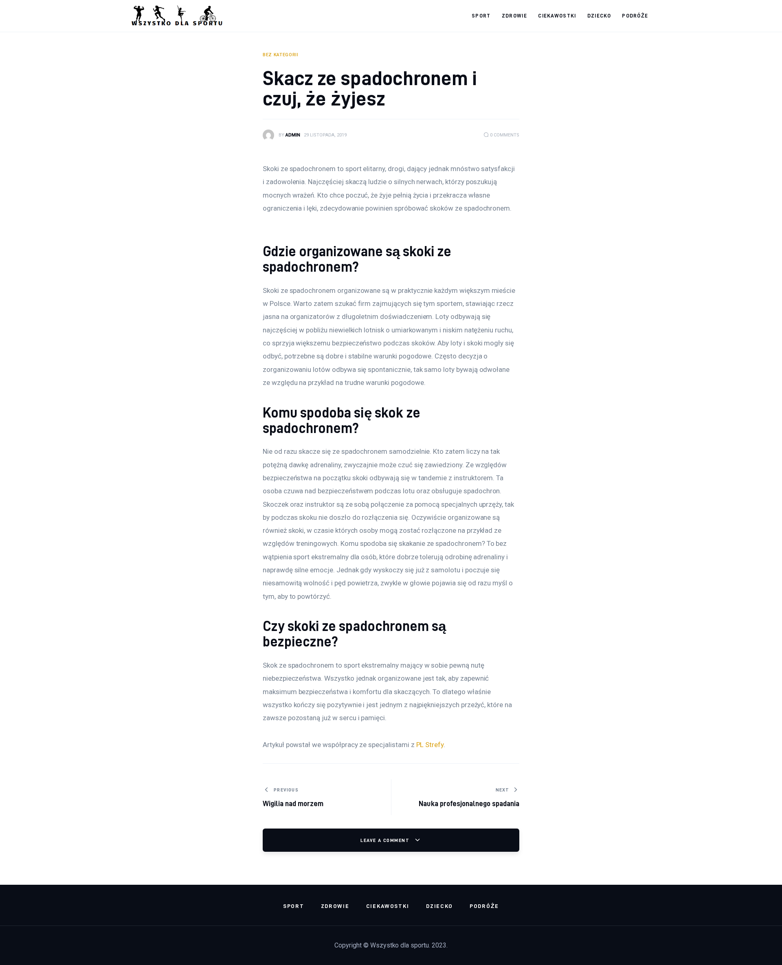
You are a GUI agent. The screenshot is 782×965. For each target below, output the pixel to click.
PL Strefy (430, 745)
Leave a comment (385, 840)
